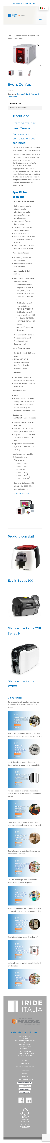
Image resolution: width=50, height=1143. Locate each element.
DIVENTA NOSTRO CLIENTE (25, 1079)
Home (10, 36)
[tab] (25, 104)
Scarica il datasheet (21, 494)
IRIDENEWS (25, 1070)
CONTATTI (25, 1073)
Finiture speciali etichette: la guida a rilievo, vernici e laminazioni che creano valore (24, 794)
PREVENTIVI (25, 1064)
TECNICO (31, 1067)
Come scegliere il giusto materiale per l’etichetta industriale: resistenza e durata (24, 705)
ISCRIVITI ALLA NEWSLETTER (24, 3)
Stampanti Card (20, 36)
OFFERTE (25, 1060)
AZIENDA (25, 1076)
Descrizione (15, 104)
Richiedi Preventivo (18, 108)
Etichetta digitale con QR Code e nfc (23, 937)
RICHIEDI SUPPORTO (22, 1067)
